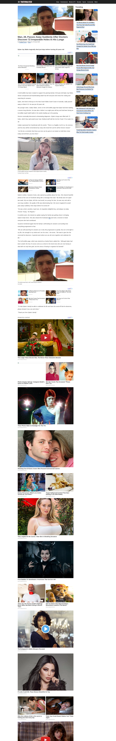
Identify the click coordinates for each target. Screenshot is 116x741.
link (50, 217)
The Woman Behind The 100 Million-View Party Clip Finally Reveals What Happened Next (85, 25)
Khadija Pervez (23, 42)
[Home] (26, 2)
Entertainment (64, 2)
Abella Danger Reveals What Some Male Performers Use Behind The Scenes (85, 89)
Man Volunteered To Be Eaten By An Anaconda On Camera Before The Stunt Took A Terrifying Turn (85, 110)
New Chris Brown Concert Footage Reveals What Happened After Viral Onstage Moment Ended (85, 68)
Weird (96, 2)
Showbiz (79, 2)
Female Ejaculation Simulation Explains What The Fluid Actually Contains (86, 131)
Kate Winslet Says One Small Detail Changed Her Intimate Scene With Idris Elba (86, 46)
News (57, 2)
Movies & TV (72, 2)
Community (90, 2)
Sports (84, 2)
